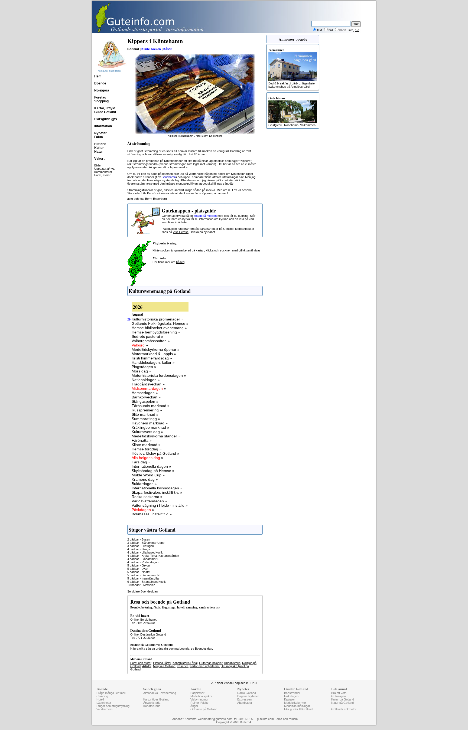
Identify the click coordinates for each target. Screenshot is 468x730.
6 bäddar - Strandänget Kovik (146, 581)
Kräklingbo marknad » (150, 427)
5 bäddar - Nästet (138, 572)
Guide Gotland (105, 112)
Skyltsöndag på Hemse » (153, 471)
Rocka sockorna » (147, 497)
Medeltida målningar (297, 706)
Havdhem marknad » (150, 423)
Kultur (99, 148)
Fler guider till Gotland (298, 709)
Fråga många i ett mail (110, 693)
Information (103, 126)
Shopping (101, 101)
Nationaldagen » (146, 380)
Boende (100, 83)
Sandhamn (169, 177)
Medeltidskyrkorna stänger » (156, 436)
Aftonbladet (244, 702)
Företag (100, 97)
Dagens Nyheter (248, 696)
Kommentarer (103, 172)
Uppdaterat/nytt (104, 168)
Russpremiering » (147, 410)
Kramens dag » (145, 479)
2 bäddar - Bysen (138, 539)
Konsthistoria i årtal (185, 662)
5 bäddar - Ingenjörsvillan (143, 578)
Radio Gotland (246, 693)
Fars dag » (141, 462)
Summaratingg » (146, 419)
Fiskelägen (291, 696)
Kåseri (167, 49)
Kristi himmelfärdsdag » (152, 358)
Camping (102, 696)
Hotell (100, 699)
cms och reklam (287, 719)
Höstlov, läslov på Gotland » (155, 453)
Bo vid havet (148, 619)
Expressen (244, 699)
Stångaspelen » (145, 401)
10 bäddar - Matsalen (141, 585)
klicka (209, 250)
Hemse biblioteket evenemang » (159, 328)
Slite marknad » (145, 414)
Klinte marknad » (146, 445)
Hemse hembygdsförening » (156, 332)
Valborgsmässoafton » (151, 341)
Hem (98, 76)
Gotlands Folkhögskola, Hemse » (160, 323)
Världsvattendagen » (149, 501)
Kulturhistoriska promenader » (157, 319)
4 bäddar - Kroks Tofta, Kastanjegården (153, 555)
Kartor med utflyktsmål (204, 666)
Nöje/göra (101, 90)
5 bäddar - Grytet (138, 565)
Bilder (98, 165)
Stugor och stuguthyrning (112, 706)
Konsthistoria (151, 706)
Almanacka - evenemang (159, 693)
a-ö (357, 30)
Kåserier (182, 666)
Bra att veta (338, 693)
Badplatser (197, 693)
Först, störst (102, 175)
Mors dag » (141, 371)
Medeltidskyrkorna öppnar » (156, 349)
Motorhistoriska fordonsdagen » (159, 375)
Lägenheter (103, 702)
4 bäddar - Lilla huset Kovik (145, 552)
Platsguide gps (105, 119)
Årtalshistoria (151, 702)
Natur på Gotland (342, 702)
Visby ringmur (199, 699)
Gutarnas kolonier (211, 662)
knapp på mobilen (205, 215)
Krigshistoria (232, 662)
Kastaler (289, 699)
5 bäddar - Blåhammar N (143, 575)
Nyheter (100, 133)
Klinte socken (151, 49)
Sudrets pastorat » (147, 336)
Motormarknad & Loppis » (154, 354)
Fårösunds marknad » (151, 406)
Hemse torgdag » (146, 449)
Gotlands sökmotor (343, 709)
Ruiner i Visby (199, 702)
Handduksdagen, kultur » (153, 362)
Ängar (194, 706)
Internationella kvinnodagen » (157, 488)
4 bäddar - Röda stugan (142, 562)
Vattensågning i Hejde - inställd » (160, 505)
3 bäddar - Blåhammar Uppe (145, 542)
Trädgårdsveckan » (148, 384)
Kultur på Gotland (342, 699)
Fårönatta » (142, 440)
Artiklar (146, 666)
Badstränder (292, 693)
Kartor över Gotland (156, 699)
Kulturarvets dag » (147, 432)
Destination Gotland (153, 634)
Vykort (99, 159)
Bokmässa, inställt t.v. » (152, 514)
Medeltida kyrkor (201, 696)
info (351, 30)
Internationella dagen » (151, 466)
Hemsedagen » (145, 393)
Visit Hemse (180, 232)
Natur (98, 151)
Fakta (98, 137)
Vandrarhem (104, 709)
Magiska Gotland (164, 666)
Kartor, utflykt (104, 108)
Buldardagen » (144, 484)
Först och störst (140, 662)
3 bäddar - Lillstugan (140, 546)
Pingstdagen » (144, 367)
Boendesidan (149, 591)
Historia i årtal (162, 662)
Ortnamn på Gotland (203, 709)
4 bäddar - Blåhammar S (143, 559)
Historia (100, 144)
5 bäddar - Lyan (137, 568)
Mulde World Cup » (148, 475)
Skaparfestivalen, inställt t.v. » (157, 492)
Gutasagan (338, 696)
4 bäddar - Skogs (138, 549)
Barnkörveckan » (146, 397)
